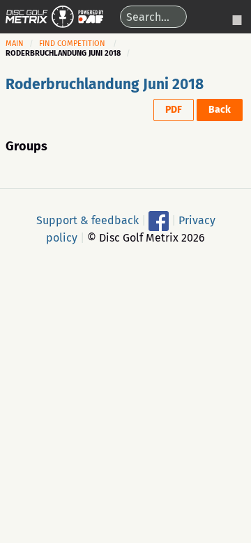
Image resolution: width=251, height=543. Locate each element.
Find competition (72, 43)
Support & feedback (87, 219)
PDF (173, 110)
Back (219, 110)
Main (15, 43)
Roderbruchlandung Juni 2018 (105, 84)
